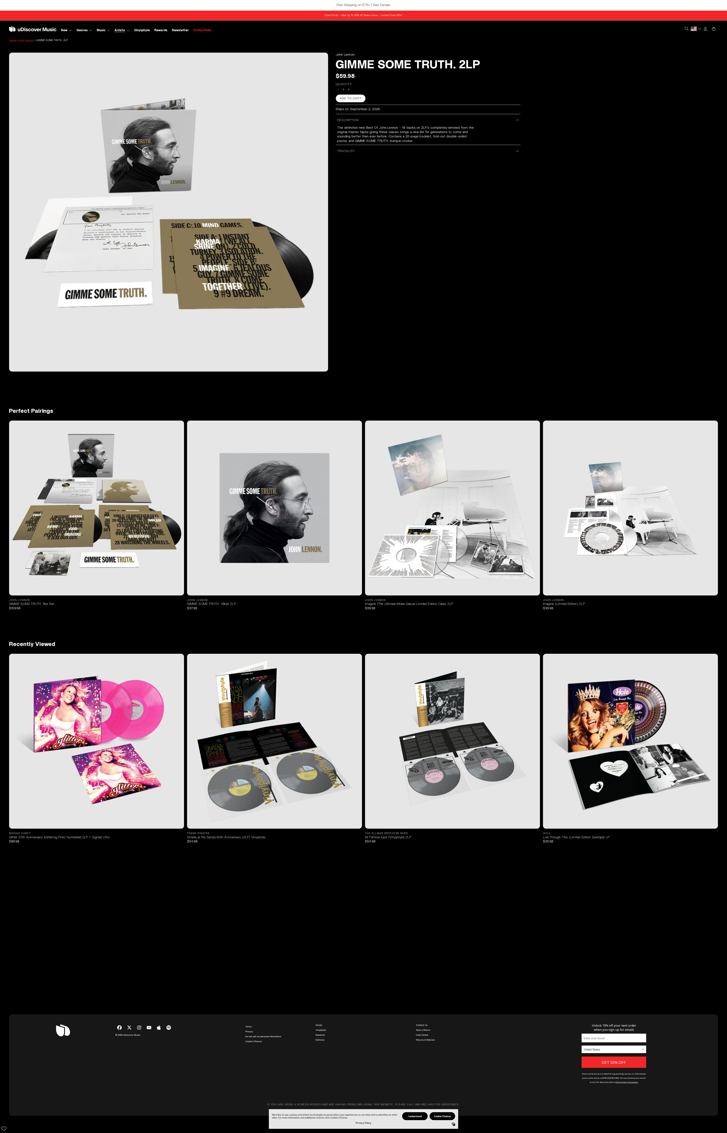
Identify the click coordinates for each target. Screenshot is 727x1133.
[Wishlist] (4, 1128)
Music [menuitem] (101, 30)
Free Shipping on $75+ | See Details (363, 5)
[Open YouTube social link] (149, 1027)
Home (12, 40)
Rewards (320, 1035)
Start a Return (423, 1030)
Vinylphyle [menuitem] (142, 30)
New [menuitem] (64, 30)
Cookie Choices (253, 1041)
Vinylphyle (321, 1030)
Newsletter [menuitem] (180, 30)
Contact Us (421, 1025)
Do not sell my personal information (263, 1036)
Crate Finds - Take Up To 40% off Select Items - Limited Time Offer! (363, 15)
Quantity (344, 84)
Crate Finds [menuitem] (202, 30)
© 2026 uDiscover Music (127, 1035)
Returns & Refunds (425, 1040)
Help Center (422, 1035)
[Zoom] (168, 212)
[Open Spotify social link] (169, 1027)
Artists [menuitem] (120, 30)
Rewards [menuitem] (160, 30)
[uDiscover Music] (32, 29)
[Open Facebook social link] (119, 1027)
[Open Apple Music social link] (159, 1027)
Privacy (249, 1031)
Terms (248, 1026)
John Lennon (26, 40)
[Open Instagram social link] (139, 1027)
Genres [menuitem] (82, 30)
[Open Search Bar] (686, 29)
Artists (319, 1025)
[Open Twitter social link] (129, 1027)
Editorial (320, 1040)
